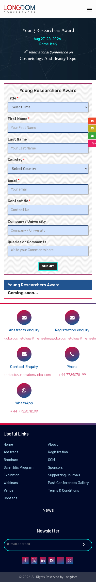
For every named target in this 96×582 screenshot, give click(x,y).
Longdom (70, 577)
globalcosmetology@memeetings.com (31, 338)
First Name (19, 119)
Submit (48, 266)
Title (13, 98)
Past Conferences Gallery (68, 483)
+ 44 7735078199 (72, 375)
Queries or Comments (27, 242)
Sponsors (55, 467)
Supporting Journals (64, 475)
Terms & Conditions (63, 490)
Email (13, 180)
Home (8, 444)
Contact (10, 498)
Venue (9, 490)
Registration (58, 452)
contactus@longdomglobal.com (27, 375)
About (53, 444)
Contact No (19, 201)
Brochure (11, 460)
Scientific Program (18, 467)
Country (16, 160)
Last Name (17, 139)
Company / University (27, 221)
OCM (51, 460)
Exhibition (11, 475)
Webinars (11, 483)
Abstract (11, 452)
